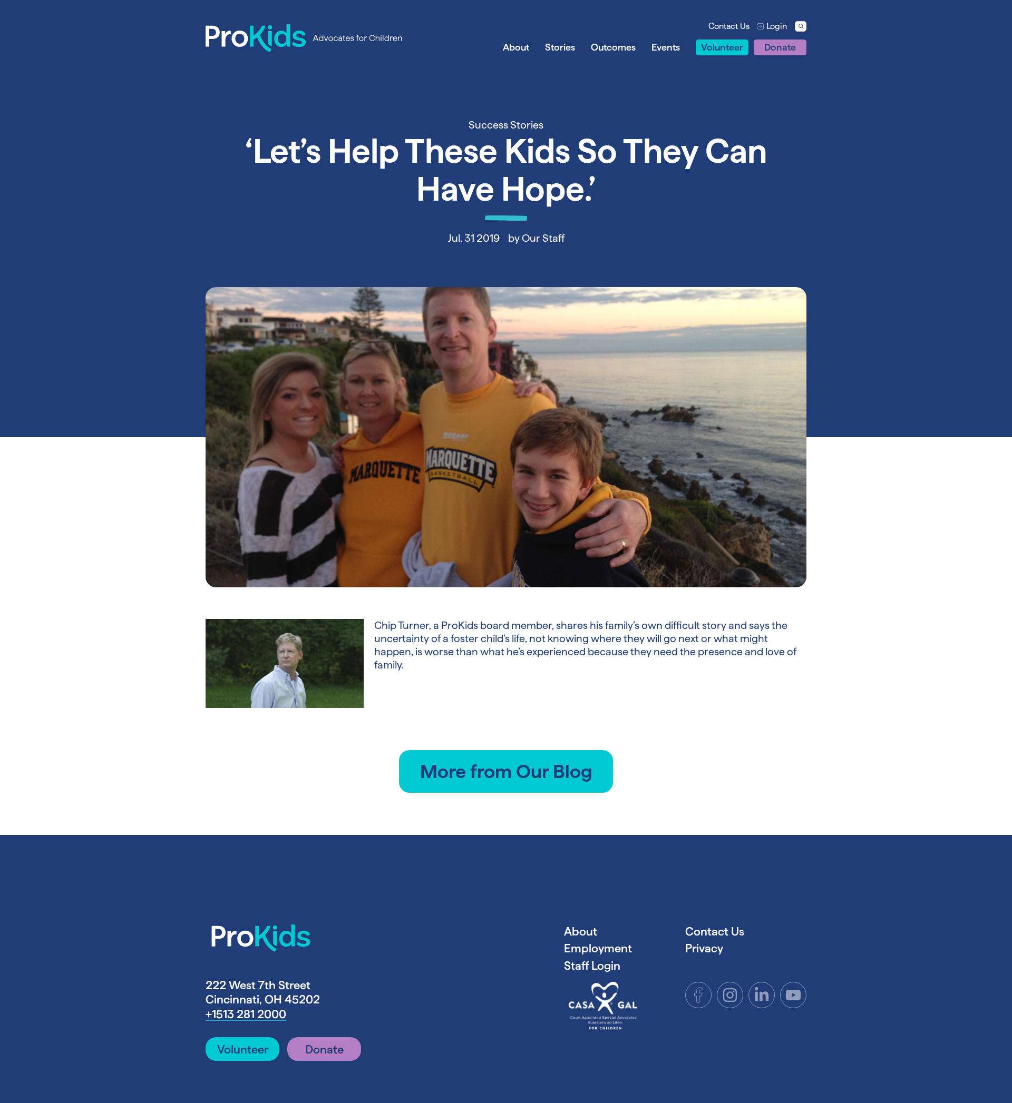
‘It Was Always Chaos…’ (568, 868)
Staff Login (592, 965)
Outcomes (613, 47)
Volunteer (722, 47)
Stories (560, 47)
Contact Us (729, 26)
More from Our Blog (506, 771)
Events (665, 47)
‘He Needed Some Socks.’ (450, 868)
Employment (598, 948)
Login (776, 26)
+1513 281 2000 (246, 1014)
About (516, 47)
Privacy (704, 948)
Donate (780, 47)
